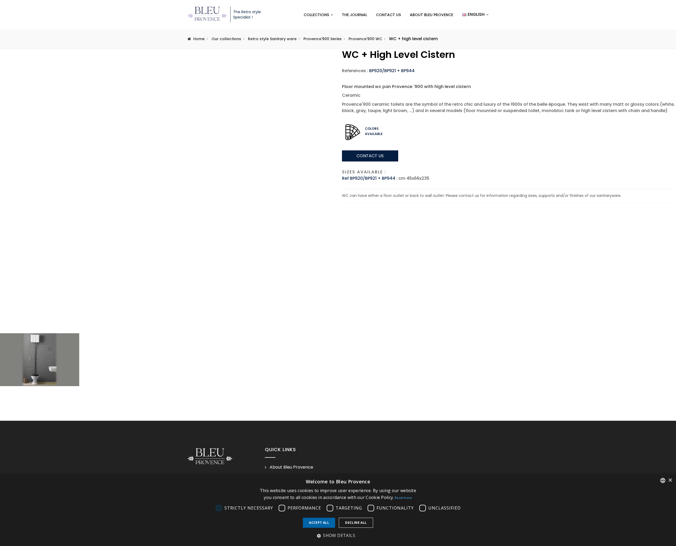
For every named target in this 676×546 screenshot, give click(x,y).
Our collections (226, 38)
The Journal (354, 14)
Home (199, 38)
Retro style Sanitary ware (272, 38)
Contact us (388, 14)
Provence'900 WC (365, 38)
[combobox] (662, 480)
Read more (403, 498)
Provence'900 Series (322, 38)
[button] (338, 536)
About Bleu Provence (431, 14)
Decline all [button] (356, 522)
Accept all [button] (319, 522)
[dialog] (338, 510)
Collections (316, 14)
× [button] (670, 480)
